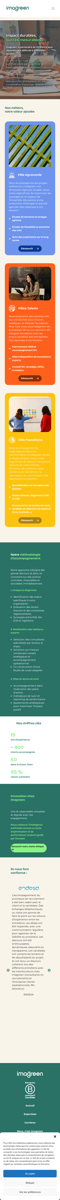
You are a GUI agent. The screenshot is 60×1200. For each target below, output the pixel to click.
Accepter (30, 1173)
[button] (55, 1136)
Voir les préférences (30, 1192)
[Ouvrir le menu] (53, 9)
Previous (8, 970)
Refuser (30, 1182)
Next (49, 970)
